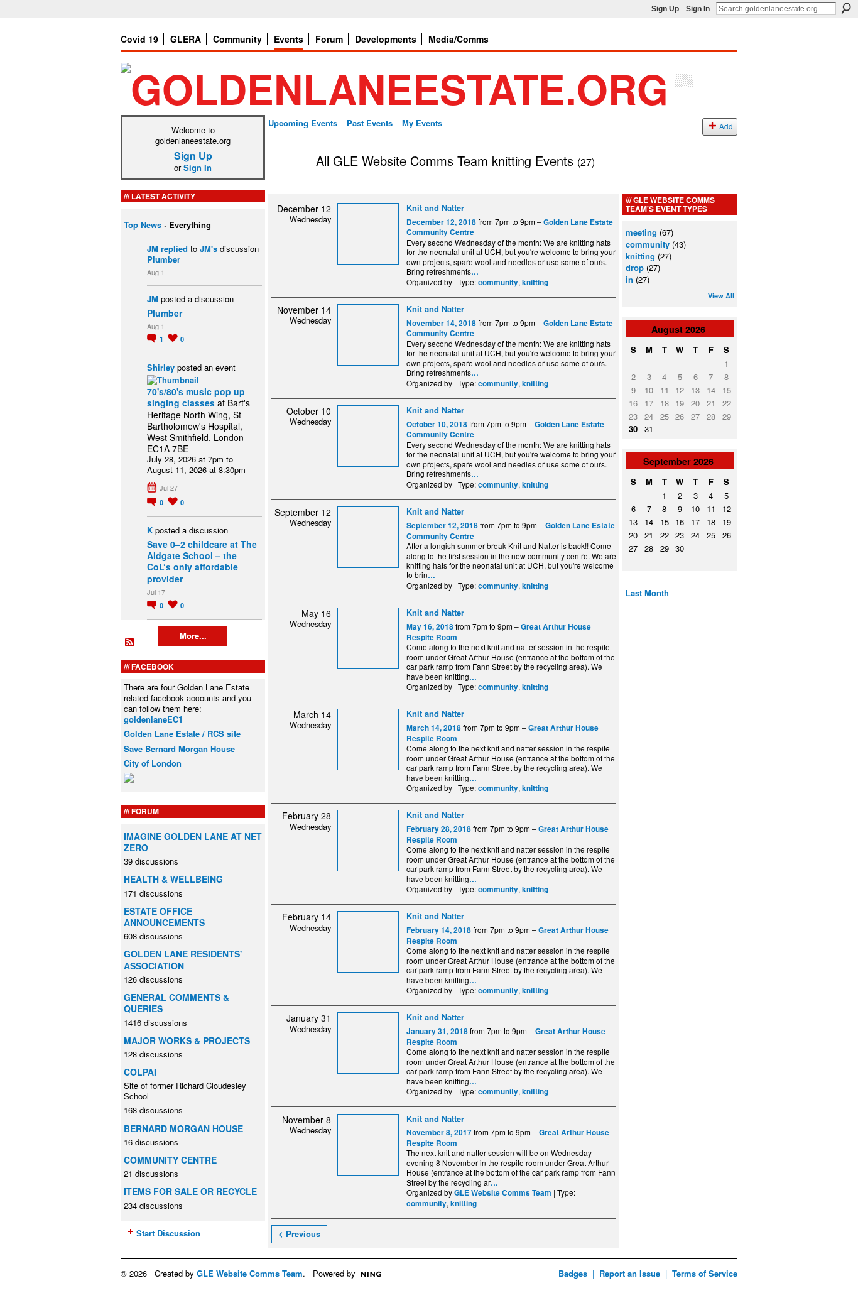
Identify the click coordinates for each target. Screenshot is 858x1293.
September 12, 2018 (442, 525)
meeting (641, 232)
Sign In (698, 8)
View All (721, 295)
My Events (422, 123)
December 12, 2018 (441, 222)
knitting (535, 282)
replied (174, 248)
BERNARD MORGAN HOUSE (183, 1128)
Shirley (161, 367)
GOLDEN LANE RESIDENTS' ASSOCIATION (183, 959)
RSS (130, 642)
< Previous (299, 1234)
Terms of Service (704, 1273)
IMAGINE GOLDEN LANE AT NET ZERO (193, 842)
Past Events (370, 123)
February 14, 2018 (438, 930)
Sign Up (665, 8)
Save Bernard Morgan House (179, 749)
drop (635, 267)
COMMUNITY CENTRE (170, 1160)
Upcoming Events (302, 123)
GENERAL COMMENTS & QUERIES (176, 1003)
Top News (142, 225)
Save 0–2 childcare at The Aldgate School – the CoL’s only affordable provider (202, 561)
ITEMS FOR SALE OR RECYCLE (190, 1191)
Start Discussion (168, 1233)
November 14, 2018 (441, 323)
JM (152, 248)
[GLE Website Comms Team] (288, 188)
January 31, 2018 (437, 1031)
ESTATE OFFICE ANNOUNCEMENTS (164, 917)
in (629, 279)
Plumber (163, 259)
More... (193, 635)
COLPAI (140, 1072)
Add (726, 126)
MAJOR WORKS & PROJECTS (187, 1040)
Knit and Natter (435, 208)
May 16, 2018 (429, 626)
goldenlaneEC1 (153, 719)
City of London (153, 763)
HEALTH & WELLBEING (173, 879)
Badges (572, 1273)
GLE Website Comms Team (502, 1192)
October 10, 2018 (436, 424)
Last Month (647, 593)
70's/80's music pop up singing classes (196, 397)
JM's (208, 248)
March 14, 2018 (433, 728)
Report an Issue (629, 1273)
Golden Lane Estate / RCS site (182, 733)
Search (846, 8)
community (498, 282)
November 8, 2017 (439, 1132)
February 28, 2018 (438, 829)
